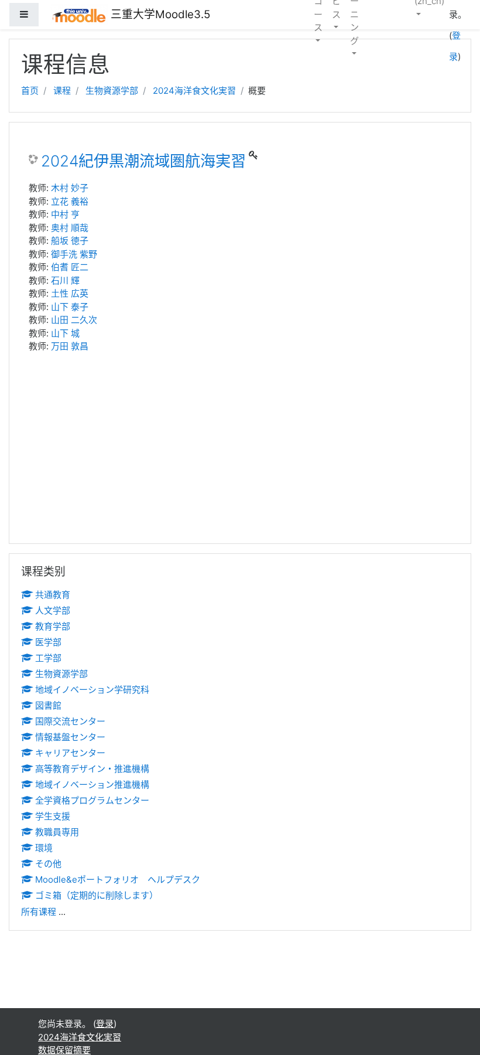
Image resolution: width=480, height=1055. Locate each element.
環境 (44, 847)
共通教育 (52, 594)
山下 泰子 (69, 306)
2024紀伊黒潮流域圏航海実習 (143, 161)
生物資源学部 (111, 90)
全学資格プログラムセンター (92, 800)
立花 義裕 (69, 201)
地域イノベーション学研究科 (92, 689)
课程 (62, 90)
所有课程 (38, 911)
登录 (105, 1023)
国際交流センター (70, 721)
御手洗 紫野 (74, 254)
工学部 (48, 657)
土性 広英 (69, 293)
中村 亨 (65, 214)
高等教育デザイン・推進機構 (92, 768)
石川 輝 (65, 280)
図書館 (48, 705)
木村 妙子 (69, 187)
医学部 (48, 642)
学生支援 (52, 816)
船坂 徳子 (69, 240)
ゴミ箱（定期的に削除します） (96, 895)
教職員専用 (57, 832)
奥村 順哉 (69, 227)
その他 (48, 863)
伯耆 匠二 (69, 267)
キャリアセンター (70, 752)
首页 (30, 90)
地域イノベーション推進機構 (92, 784)
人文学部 (52, 610)
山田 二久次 (74, 319)
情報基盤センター (70, 737)
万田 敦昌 (69, 346)
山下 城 (65, 333)
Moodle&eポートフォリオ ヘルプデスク (117, 879)
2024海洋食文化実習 (194, 90)
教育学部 (52, 626)
